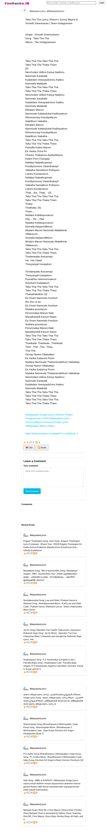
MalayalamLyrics (38, 535)
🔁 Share (42, 447)
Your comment (30, 466)
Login (101, 3)
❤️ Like (29, 447)
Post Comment (32, 491)
